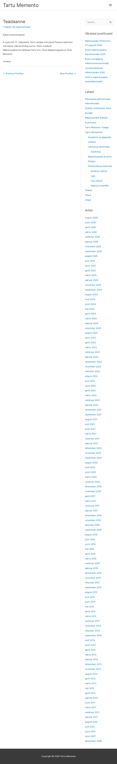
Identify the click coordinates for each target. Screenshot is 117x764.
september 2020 (93, 457)
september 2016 (93, 529)
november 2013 (93, 669)
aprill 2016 (90, 553)
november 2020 (93, 453)
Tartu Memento (21, 5)
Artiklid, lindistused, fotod (98, 108)
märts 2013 (90, 683)
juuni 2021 (90, 429)
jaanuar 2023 (91, 357)
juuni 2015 (90, 601)
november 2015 (93, 577)
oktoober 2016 (92, 525)
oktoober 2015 (92, 582)
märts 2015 (90, 616)
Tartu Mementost (93, 132)
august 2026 (91, 217)
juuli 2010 (90, 726)
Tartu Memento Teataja (96, 127)
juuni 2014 (90, 645)
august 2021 (91, 419)
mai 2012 (89, 688)
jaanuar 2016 (91, 568)
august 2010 (91, 721)
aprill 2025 (90, 270)
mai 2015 (89, 606)
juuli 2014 (90, 640)
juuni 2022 (90, 385)
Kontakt (89, 113)
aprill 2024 (90, 313)
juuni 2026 (90, 222)
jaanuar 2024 (91, 323)
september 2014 (93, 635)
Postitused (90, 122)
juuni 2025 (90, 265)
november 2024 (93, 285)
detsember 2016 (93, 515)
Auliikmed (96, 151)
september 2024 (93, 289)
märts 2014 (90, 654)
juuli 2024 (90, 299)
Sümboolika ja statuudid (100, 166)
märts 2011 (90, 707)
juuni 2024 (90, 304)
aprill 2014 (90, 649)
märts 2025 (91, 275)
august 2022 (91, 376)
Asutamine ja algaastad (99, 137)
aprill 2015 (90, 611)
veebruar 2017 (92, 505)
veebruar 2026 (92, 236)
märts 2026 (91, 232)
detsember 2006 (93, 741)
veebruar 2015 (92, 621)
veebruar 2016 (92, 563)
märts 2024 (91, 318)
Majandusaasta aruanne (100, 156)
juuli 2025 (90, 261)
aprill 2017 (90, 496)
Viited (88, 195)
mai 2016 (89, 549)
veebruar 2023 (92, 352)
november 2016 (93, 520)
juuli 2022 (90, 381)
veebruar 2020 (92, 481)
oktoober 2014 (92, 630)
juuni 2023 (90, 337)
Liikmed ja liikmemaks (99, 146)
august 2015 (91, 592)
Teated (7, 27)
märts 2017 (90, 501)
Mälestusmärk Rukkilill (96, 117)
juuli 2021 (90, 424)
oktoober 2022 (92, 371)
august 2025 (91, 256)
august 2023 (91, 332)
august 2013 (91, 674)
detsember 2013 (93, 664)
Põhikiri (92, 161)
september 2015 (93, 587)
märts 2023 (91, 347)
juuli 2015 (90, 597)
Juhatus (92, 142)
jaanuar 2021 (91, 443)
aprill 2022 (90, 390)
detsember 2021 (93, 409)
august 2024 (91, 294)
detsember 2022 (93, 361)
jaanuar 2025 (91, 280)
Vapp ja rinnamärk (100, 185)
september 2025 (93, 251)
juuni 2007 (90, 736)
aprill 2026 (90, 227)
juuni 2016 (90, 544)
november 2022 (93, 366)
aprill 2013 (90, 678)
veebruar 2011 (92, 712)
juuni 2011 (90, 702)
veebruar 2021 (92, 438)
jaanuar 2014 (91, 659)
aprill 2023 (90, 342)
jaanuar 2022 (91, 405)
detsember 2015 (93, 573)
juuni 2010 (90, 731)
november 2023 (93, 328)
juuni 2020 (90, 472)
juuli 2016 (90, 539)
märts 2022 (91, 395)
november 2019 (93, 491)
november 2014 (93, 625)
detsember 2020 (93, 448)
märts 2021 (90, 433)
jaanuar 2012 (91, 697)
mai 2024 (89, 309)
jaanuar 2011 (91, 717)
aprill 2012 (90, 693)
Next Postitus (68, 73)
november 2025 (93, 246)
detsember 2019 (93, 486)
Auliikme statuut (99, 171)
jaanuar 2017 (91, 510)
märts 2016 (90, 558)
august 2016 (91, 534)
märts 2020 (91, 477)
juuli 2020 (90, 467)
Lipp (93, 176)
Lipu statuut (97, 180)
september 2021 (93, 414)
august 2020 (91, 462)
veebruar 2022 (92, 400)
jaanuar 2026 (91, 241)
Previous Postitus (13, 73)
